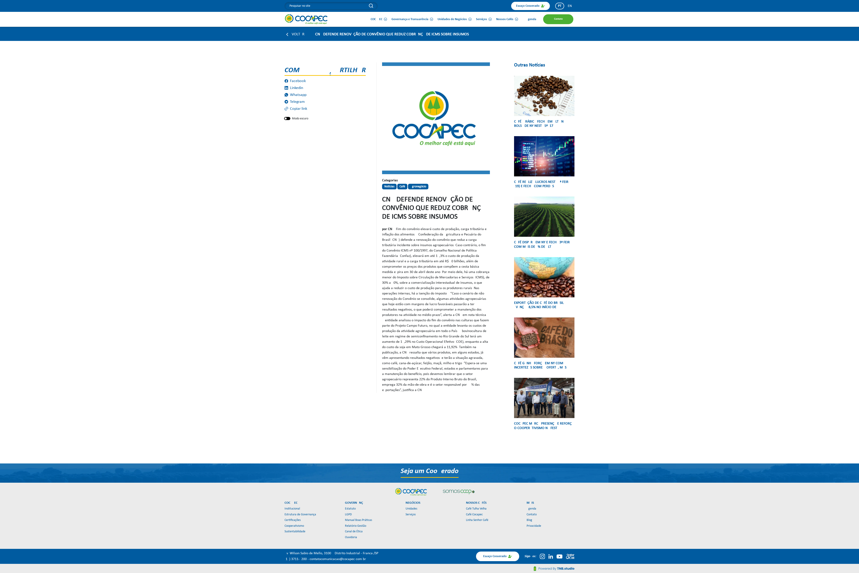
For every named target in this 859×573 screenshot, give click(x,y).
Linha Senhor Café (477, 520)
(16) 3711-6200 (296, 559)
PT (559, 6)
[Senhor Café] (570, 556)
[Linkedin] (551, 556)
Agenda (531, 508)
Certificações (293, 520)
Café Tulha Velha (476, 508)
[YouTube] (559, 556)
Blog (529, 520)
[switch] (287, 118)
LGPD (348, 514)
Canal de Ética (354, 531)
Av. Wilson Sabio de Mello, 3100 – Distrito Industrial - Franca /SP (331, 553)
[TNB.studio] (554, 568)
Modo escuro (300, 118)
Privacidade (534, 526)
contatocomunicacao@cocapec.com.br (338, 559)
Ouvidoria (351, 537)
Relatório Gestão (355, 526)
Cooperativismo (294, 526)
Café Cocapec (474, 514)
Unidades (411, 508)
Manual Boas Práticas (358, 520)
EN (570, 6)
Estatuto (350, 508)
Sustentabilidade (295, 531)
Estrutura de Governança (300, 514)
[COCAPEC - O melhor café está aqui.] (306, 19)
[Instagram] (542, 556)
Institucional (292, 508)
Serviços (411, 514)
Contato (532, 514)
